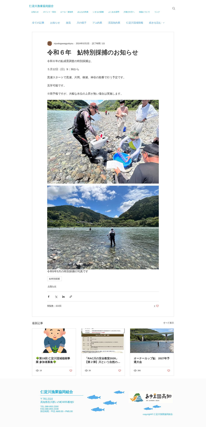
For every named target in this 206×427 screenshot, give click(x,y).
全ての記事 (38, 22)
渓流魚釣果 (114, 22)
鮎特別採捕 (54, 279)
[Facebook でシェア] (48, 296)
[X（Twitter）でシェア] (56, 296)
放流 (68, 22)
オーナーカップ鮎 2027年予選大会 (152, 360)
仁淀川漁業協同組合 (41, 6)
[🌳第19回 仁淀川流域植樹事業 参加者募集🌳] (54, 341)
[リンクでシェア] (70, 296)
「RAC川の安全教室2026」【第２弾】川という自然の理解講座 (102, 360)
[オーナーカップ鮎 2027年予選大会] (152, 341)
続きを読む (155, 22)
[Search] (174, 8)
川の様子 (81, 22)
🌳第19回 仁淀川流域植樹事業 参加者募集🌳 (53, 360)
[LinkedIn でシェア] (63, 296)
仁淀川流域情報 (134, 22)
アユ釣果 (97, 22)
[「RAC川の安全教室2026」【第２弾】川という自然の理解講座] (103, 341)
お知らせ (55, 22)
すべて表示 (168, 323)
